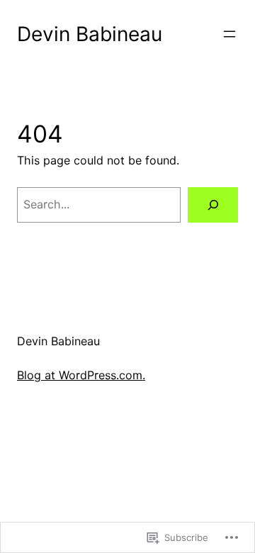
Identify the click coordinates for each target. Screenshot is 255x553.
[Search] (213, 204)
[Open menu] (229, 34)
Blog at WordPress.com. (81, 375)
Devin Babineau (89, 34)
